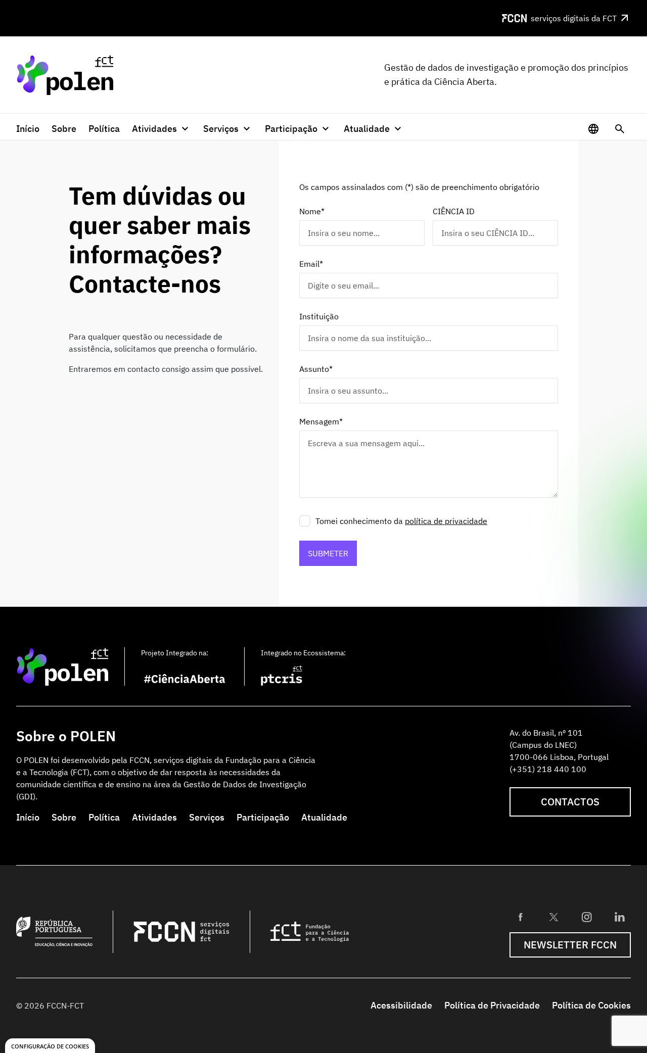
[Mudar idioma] (593, 129)
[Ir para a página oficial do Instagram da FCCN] (587, 917)
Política (104, 128)
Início (27, 128)
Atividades (154, 817)
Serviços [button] (221, 128)
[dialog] (50, 1045)
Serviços (206, 817)
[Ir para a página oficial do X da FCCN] (553, 917)
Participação (263, 817)
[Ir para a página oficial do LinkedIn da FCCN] (620, 917)
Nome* (312, 211)
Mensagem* (321, 421)
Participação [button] (291, 128)
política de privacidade (446, 521)
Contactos (570, 801)
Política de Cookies (591, 1005)
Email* (311, 264)
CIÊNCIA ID (454, 211)
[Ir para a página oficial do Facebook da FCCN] (521, 917)
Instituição (319, 316)
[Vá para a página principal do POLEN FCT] (64, 75)
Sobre (64, 128)
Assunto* (316, 369)
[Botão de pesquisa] (620, 129)
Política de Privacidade (492, 1005)
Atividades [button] (154, 128)
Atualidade (324, 817)
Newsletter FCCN (570, 944)
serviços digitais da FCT (574, 18)
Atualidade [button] (367, 128)
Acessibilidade (401, 1005)
